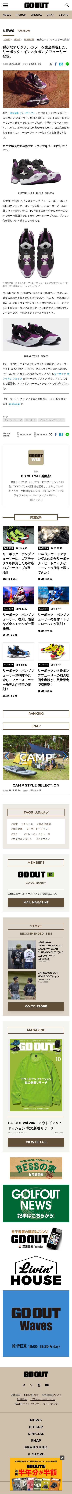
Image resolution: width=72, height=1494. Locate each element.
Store (63, 14)
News (7, 14)
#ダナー (15, 834)
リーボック (31, 420)
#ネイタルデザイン (21, 839)
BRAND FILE (36, 1447)
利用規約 (22, 1399)
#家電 (14, 824)
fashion (29, 39)
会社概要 (15, 1394)
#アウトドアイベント (38, 829)
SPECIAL (36, 14)
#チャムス (27, 824)
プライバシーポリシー (42, 1399)
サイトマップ (50, 1403)
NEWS (17, 39)
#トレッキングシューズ (37, 834)
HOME (6, 39)
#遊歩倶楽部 (44, 824)
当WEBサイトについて (27, 1403)
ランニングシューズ (13, 420)
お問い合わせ (31, 1394)
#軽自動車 (17, 829)
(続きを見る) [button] (36, 500)
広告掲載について (52, 1394)
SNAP (50, 14)
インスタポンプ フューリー (52, 420)
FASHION (24, 30)
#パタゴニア (43, 839)
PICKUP (21, 14)
